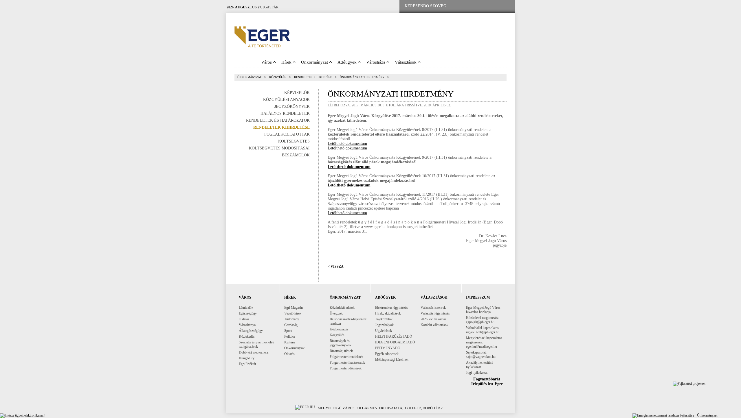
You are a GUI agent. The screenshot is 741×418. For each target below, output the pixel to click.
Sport (288, 331)
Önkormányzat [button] (315, 62)
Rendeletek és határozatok (278, 120)
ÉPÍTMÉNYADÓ (387, 348)
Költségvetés (294, 141)
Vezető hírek (292, 313)
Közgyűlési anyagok (286, 99)
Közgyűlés (277, 77)
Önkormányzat (249, 77)
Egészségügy (248, 313)
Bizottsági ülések (341, 351)
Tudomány (291, 319)
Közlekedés (247, 336)
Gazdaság (291, 325)
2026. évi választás (433, 319)
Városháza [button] (376, 62)
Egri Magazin (293, 308)
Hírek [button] (287, 62)
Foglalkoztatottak (287, 134)
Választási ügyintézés (435, 313)
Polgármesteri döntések (346, 368)
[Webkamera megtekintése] (488, 6)
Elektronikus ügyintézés (391, 308)
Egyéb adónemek (387, 354)
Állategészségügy (251, 331)
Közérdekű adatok (342, 308)
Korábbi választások (434, 325)
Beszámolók (296, 155)
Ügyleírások (383, 331)
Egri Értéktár (247, 364)
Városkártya (247, 325)
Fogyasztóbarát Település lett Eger (487, 381)
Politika (289, 336)
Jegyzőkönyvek (292, 106)
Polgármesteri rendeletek (346, 357)
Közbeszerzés (339, 329)
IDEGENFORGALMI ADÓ (395, 342)
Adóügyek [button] (348, 62)
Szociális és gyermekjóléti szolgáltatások (256, 344)
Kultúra (289, 342)
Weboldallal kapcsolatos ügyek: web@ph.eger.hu (482, 330)
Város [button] (267, 62)
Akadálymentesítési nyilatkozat (479, 364)
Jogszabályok (384, 325)
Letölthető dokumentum (347, 143)
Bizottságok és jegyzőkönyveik (340, 343)
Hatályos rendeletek (285, 113)
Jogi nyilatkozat (476, 373)
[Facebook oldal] (470, 6)
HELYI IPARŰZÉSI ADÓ (393, 336)
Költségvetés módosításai (279, 148)
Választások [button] (406, 62)
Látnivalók (246, 308)
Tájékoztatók (383, 319)
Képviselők (297, 92)
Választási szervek (433, 308)
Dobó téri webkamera (253, 352)
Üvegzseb (336, 313)
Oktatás (244, 319)
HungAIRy (246, 358)
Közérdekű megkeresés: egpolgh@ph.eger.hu (482, 320)
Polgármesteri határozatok (347, 362)
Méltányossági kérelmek (391, 360)
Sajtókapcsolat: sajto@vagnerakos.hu (481, 354)
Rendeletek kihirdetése (313, 77)
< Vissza (336, 267)
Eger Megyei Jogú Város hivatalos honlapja (483, 310)
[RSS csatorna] (506, 6)
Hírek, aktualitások (388, 313)
